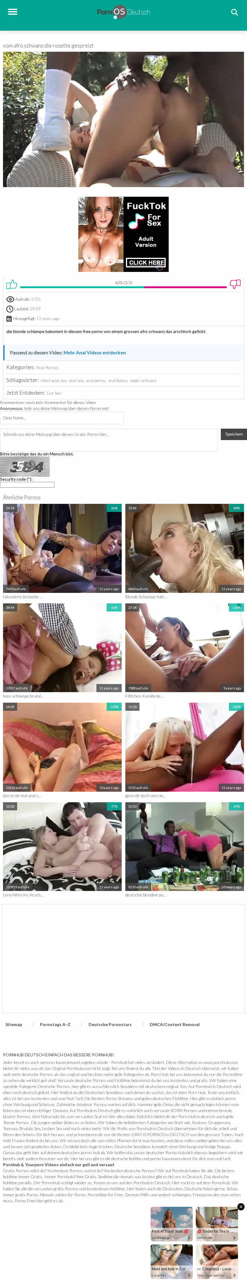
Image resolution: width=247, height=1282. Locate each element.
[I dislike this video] (235, 284)
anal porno (95, 380)
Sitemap (13, 1024)
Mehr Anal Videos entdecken (95, 352)
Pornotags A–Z (55, 1024)
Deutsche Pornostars (110, 1024)
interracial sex (53, 380)
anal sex (76, 380)
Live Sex (54, 393)
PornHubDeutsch (123, 11)
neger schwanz (143, 380)
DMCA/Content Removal (175, 1024)
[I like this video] (11, 284)
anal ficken (117, 380)
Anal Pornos (47, 367)
